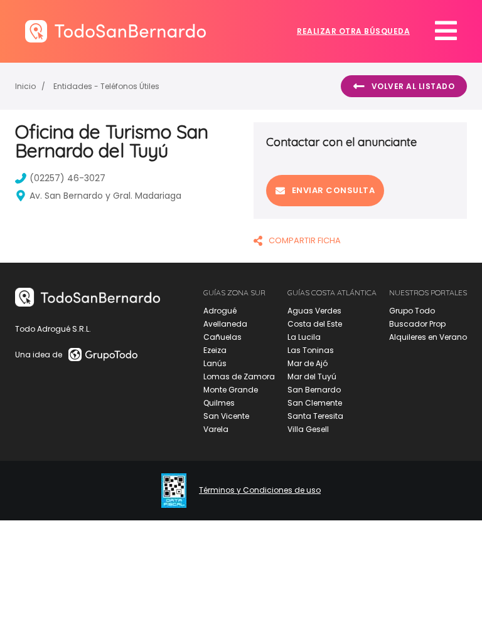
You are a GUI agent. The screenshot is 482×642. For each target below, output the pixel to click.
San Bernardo (314, 389)
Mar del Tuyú (311, 376)
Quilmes (219, 402)
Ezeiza (215, 350)
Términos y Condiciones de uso (260, 490)
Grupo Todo (412, 310)
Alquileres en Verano (428, 337)
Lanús (215, 363)
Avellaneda (225, 323)
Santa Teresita (315, 416)
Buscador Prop (417, 323)
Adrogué (220, 310)
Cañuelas (222, 337)
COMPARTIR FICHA (305, 240)
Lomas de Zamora (239, 376)
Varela (215, 429)
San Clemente (314, 402)
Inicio (25, 86)
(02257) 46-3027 (67, 178)
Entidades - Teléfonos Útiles (106, 86)
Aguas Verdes (314, 310)
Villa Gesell (308, 429)
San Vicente (226, 416)
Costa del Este (314, 323)
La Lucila (304, 337)
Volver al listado (413, 86)
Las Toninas (310, 350)
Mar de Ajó (307, 363)
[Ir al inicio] (115, 31)
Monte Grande (230, 389)
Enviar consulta (333, 190)
